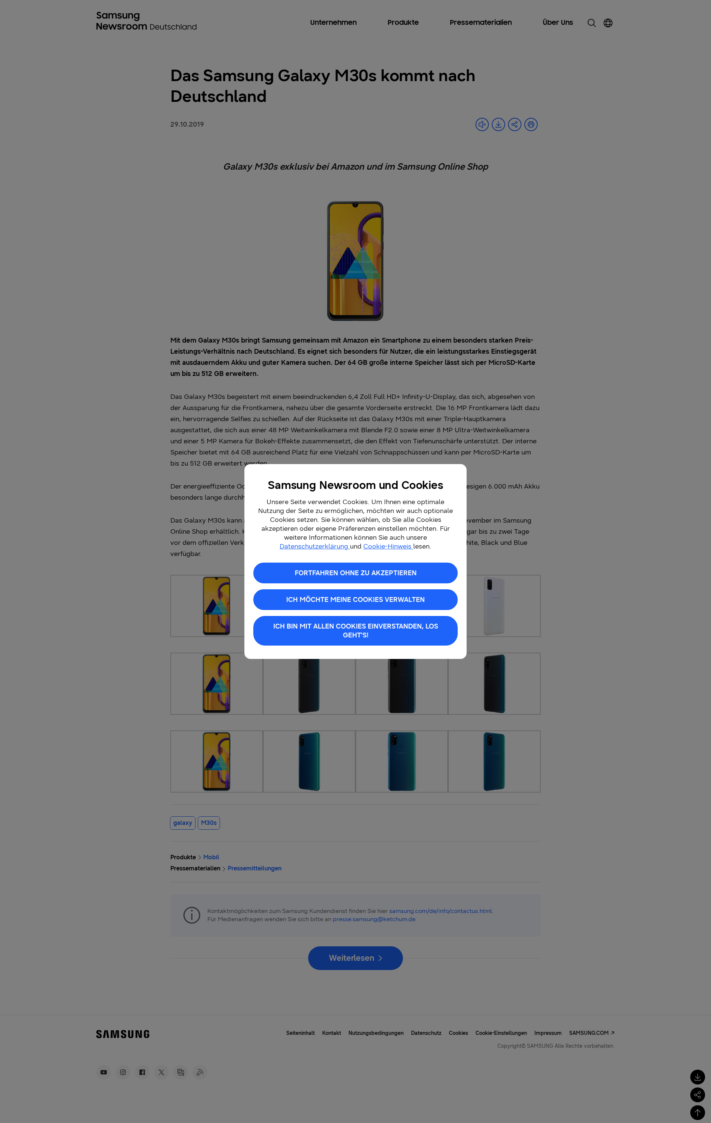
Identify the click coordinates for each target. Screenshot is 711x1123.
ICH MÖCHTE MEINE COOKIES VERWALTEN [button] (355, 600)
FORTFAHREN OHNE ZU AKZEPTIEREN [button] (356, 573)
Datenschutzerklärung (315, 546)
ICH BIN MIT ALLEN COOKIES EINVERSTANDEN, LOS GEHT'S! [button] (355, 630)
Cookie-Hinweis (388, 546)
